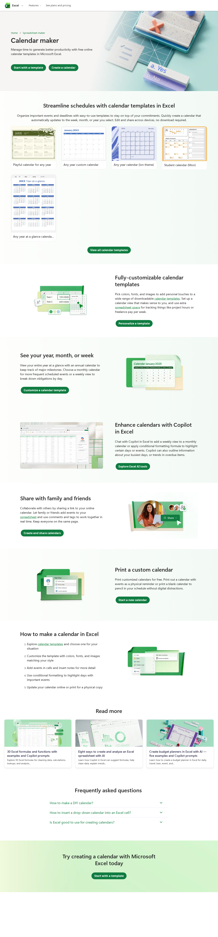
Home (14, 32)
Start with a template (28, 67)
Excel (15, 5)
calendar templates (167, 298)
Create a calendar (63, 67)
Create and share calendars (42, 533)
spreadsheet (28, 517)
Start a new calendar (133, 600)
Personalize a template (134, 323)
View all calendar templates (109, 250)
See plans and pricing (58, 5)
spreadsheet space (127, 307)
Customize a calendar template (45, 390)
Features (34, 5)
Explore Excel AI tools (133, 466)
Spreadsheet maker (34, 32)
